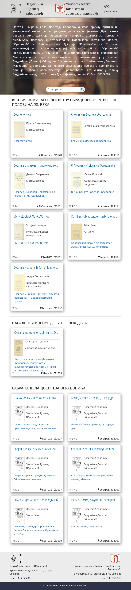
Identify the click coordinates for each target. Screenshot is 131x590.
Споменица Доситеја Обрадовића (91, 114)
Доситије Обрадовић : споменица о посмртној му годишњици (51, 165)
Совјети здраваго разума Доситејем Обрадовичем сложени (49, 448)
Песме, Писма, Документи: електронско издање (99, 499)
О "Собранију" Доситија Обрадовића (93, 165)
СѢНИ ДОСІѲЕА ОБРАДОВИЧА (31, 216)
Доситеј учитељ (23, 114)
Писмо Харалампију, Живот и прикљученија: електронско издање (53, 397)
